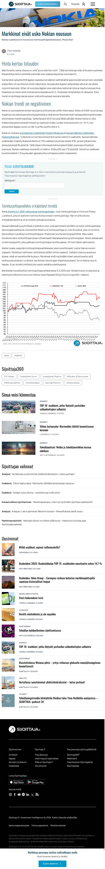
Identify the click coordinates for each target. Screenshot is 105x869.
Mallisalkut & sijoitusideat (77, 376)
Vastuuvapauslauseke (19, 825)
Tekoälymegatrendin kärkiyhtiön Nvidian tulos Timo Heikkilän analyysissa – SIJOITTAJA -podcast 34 (58, 699)
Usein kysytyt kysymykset (47, 758)
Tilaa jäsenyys (41, 754)
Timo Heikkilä (13, 50)
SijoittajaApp (73, 766)
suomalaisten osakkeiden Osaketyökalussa (41, 133)
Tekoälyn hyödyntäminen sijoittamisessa (40, 630)
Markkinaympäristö (12, 383)
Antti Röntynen (25, 569)
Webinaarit (72, 758)
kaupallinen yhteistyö (28, 594)
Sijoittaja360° (73, 754)
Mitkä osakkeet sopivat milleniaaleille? (39, 547)
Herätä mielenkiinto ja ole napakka (37, 614)
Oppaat (12, 758)
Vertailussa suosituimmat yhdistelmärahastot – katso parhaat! (52, 682)
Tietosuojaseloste (39, 825)
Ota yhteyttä (40, 766)
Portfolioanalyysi (33, 383)
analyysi (23, 678)
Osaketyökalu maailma (52, 376)
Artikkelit (13, 754)
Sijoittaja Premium (53, 383)
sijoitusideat (24, 658)
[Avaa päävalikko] (92, 4)
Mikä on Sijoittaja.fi (44, 762)
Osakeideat (14, 766)
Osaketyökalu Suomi (28, 376)
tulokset (23, 694)
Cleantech (23, 610)
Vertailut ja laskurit (18, 762)
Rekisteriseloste (58, 825)
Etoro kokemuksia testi (31, 598)
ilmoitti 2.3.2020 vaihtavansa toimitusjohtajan (31, 211)
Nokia (6, 355)
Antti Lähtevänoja (27, 635)
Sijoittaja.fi (24, 671)
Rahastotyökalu (73, 383)
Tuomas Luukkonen (27, 603)
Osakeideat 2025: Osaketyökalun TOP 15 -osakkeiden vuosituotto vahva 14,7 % (60, 563)
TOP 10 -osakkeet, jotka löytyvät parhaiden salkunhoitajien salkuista (55, 647)
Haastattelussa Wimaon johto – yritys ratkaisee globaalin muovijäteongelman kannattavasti (59, 664)
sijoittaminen (24, 626)
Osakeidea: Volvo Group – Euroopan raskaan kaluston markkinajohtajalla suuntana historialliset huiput (57, 579)
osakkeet (18, 355)
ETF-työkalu (9, 376)
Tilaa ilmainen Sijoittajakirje (80, 762)
